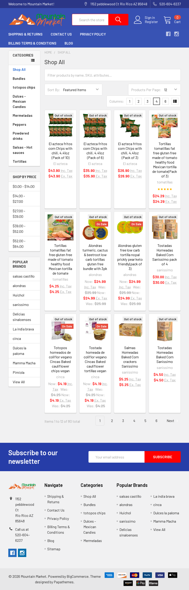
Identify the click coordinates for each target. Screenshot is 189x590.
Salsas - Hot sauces (22, 150)
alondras (19, 285)
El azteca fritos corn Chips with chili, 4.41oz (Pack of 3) (130, 150)
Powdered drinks (21, 136)
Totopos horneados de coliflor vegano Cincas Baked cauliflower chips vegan (60, 359)
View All (19, 382)
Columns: (116, 101)
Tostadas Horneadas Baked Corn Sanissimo (165, 354)
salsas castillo (24, 276)
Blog (69, 43)
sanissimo (21, 304)
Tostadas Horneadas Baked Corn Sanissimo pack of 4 (164, 254)
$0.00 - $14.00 (24, 186)
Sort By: (53, 89)
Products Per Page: (146, 89)
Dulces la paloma (19, 351)
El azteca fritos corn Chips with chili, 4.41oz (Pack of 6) (95, 150)
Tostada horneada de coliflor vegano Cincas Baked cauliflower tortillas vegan (95, 359)
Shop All (19, 69)
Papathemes (64, 582)
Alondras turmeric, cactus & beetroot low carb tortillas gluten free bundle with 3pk (95, 257)
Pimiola (18, 372)
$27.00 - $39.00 (19, 214)
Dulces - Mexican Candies (19, 101)
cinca (17, 338)
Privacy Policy (93, 34)
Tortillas (20, 161)
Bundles (19, 78)
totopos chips (24, 87)
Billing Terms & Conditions (32, 43)
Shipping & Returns (25, 34)
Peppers (19, 124)
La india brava (23, 329)
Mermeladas (22, 115)
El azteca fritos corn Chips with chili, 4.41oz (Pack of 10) (60, 150)
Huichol (18, 295)
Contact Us (61, 34)
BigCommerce (78, 576)
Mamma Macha (24, 363)
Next (171, 420)
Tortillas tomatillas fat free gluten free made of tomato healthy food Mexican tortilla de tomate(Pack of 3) (164, 159)
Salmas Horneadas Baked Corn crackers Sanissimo (130, 356)
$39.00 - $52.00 (19, 229)
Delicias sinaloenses (22, 317)
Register (151, 22)
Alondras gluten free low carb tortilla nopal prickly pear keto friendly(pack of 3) (130, 257)
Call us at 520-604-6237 (22, 534)
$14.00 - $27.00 (19, 199)
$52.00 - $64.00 (19, 244)
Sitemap (53, 549)
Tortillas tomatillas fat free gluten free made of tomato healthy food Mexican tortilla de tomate (60, 259)
